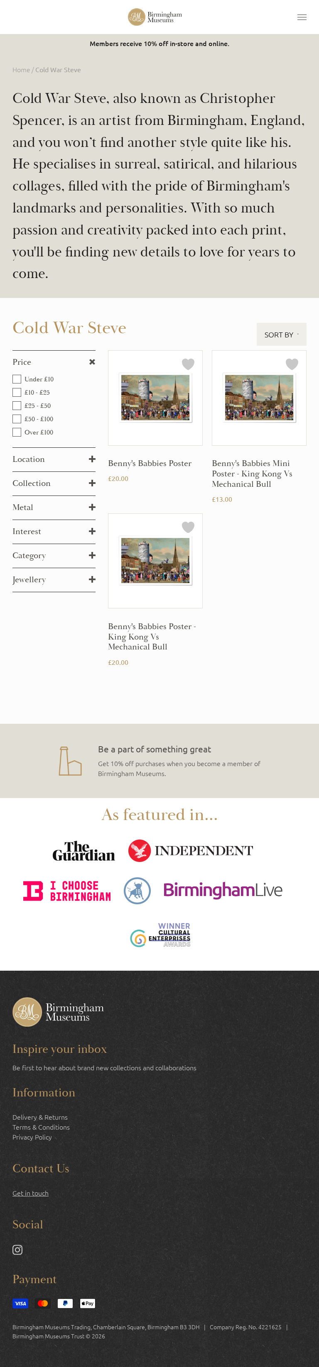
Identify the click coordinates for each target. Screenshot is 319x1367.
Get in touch (30, 1192)
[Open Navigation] (302, 17)
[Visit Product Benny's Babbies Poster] (155, 427)
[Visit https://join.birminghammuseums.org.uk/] (159, 761)
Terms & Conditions (41, 1126)
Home (21, 69)
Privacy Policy (32, 1136)
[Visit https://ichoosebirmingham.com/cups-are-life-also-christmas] (66, 892)
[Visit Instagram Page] (17, 1251)
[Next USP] (278, 761)
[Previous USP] (41, 761)
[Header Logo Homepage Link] (155, 17)
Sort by (279, 334)
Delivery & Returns (40, 1116)
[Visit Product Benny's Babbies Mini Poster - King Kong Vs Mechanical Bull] (259, 427)
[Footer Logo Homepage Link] (58, 1013)
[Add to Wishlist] (188, 365)
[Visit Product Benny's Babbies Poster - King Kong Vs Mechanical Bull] (155, 590)
